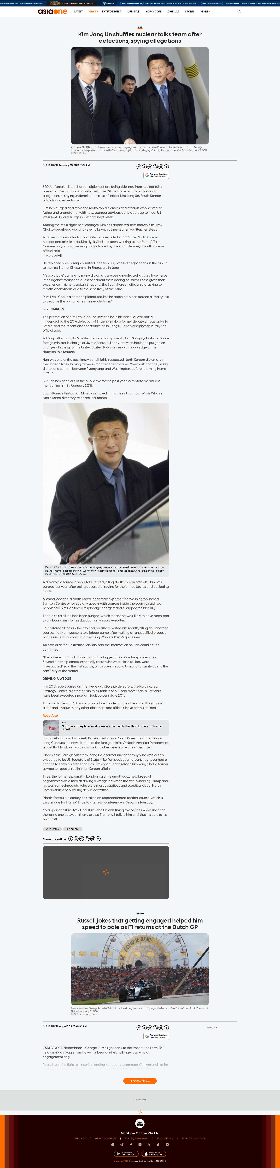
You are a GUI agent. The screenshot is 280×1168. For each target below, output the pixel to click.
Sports (189, 11)
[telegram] (150, 166)
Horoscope (154, 11)
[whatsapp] (155, 166)
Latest (78, 11)
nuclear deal (73, 829)
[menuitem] (78, 11)
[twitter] (144, 166)
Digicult (173, 11)
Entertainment (112, 11)
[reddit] (161, 166)
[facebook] (139, 166)
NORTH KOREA (52, 829)
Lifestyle (133, 11)
